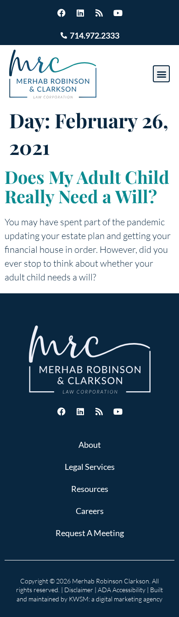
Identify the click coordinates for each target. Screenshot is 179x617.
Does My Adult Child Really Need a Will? (87, 186)
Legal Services (90, 467)
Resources (89, 489)
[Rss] (99, 13)
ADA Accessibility (121, 590)
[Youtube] (118, 13)
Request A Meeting (90, 533)
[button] (161, 73)
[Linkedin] (80, 13)
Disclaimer (78, 590)
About (89, 445)
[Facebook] (61, 13)
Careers (90, 511)
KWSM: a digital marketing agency (115, 599)
